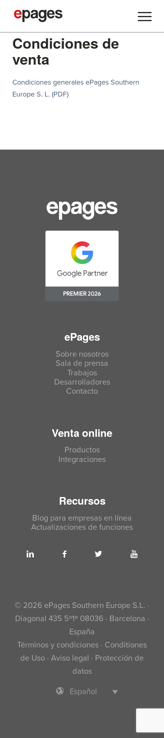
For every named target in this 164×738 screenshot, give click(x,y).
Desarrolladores (82, 382)
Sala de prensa (82, 363)
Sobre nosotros (82, 354)
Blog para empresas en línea (82, 518)
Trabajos (82, 373)
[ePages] (68, 16)
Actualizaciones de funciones (82, 527)
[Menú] (141, 16)
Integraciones (82, 459)
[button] (82, 691)
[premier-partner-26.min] (82, 266)
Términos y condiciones (58, 645)
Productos (82, 450)
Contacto (82, 391)
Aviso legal (70, 658)
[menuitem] (141, 16)
